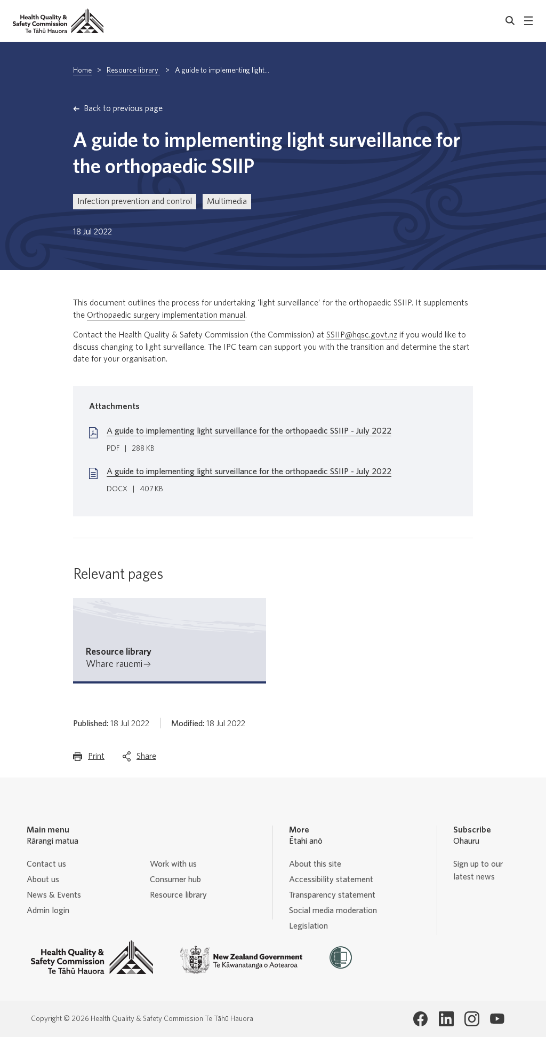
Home (82, 70)
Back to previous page (123, 108)
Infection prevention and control (134, 201)
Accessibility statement (331, 879)
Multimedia (227, 201)
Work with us (173, 864)
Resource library (133, 70)
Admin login (48, 910)
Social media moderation (333, 910)
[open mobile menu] (528, 21)
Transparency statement (332, 895)
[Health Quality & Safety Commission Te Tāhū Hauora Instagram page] (471, 1018)
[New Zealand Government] (241, 960)
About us (43, 879)
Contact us (46, 864)
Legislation (308, 926)
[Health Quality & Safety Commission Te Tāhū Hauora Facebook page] (420, 1018)
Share (146, 759)
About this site (315, 864)
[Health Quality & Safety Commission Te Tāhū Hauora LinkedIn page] (446, 1018)
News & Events (54, 895)
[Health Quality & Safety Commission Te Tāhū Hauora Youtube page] (497, 1019)
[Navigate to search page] (510, 21)
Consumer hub (175, 879)
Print (96, 759)
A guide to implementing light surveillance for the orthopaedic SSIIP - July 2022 (249, 431)
